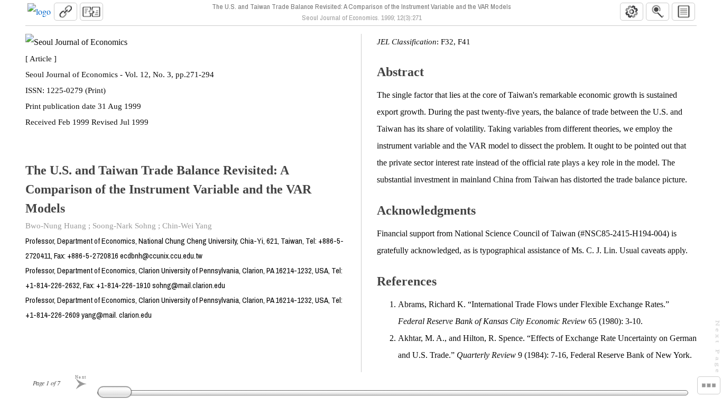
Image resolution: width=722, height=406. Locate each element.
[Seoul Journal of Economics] (39, 12)
